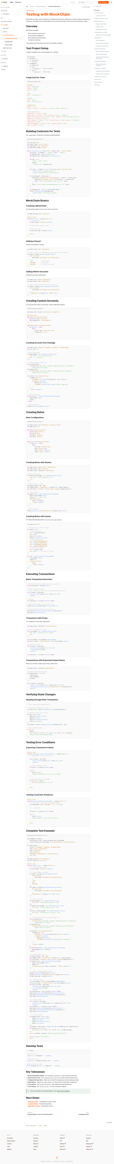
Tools (4, 51)
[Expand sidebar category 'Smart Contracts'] (23, 21)
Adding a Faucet (100, 26)
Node (34, 1149)
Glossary (3, 69)
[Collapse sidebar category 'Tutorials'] (23, 25)
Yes (39, 1125)
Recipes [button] (5, 31)
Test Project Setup (99, 13)
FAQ (87, 1141)
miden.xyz (88, 1149)
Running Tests (98, 79)
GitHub (61, 1138)
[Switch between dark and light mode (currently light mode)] (111, 2)
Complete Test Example (100, 76)
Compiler (35, 1146)
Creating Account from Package (103, 35)
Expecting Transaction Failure (103, 71)
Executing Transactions (100, 48)
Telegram (62, 1143)
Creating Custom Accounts (101, 32)
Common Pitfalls (8, 45)
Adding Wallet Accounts (101, 29)
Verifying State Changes (100, 61)
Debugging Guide (9, 41)
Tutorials (5, 25)
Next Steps (97, 85)
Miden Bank (6, 28)
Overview (97, 10)
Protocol (35, 1141)
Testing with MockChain (11, 38)
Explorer (88, 1146)
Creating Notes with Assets (102, 43)
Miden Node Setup (7, 48)
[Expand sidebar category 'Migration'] (23, 66)
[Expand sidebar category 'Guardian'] (23, 58)
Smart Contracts (7, 21)
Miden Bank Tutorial (34, 1106)
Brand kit (62, 1149)
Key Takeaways (98, 82)
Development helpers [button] (8, 35)
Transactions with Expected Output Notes (102, 57)
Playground (89, 1143)
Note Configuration (100, 40)
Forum (61, 1146)
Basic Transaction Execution (102, 51)
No (45, 1125)
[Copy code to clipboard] (88, 57)
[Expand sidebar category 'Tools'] (23, 51)
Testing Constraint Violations (103, 74)
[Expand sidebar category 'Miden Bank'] (23, 28)
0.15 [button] (72, 2)
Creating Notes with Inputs (102, 46)
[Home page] (27, 6)
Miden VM (35, 1143)
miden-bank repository (63, 1091)
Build (11, 2)
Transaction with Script (101, 54)
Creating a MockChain (101, 24)
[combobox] (86, 2)
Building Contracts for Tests (101, 18)
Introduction (4, 10)
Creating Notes (98, 37)
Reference (18, 2)
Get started (10, 1138)
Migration (5, 66)
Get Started (6, 14)
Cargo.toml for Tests (101, 15)
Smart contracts (11, 1141)
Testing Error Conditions (100, 68)
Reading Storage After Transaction (101, 64)
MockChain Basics (99, 21)
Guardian (5, 59)
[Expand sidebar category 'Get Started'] (23, 14)
